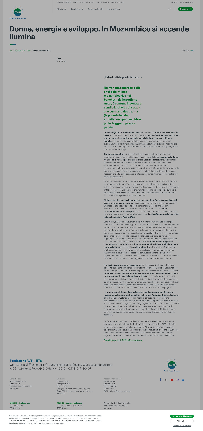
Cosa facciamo (76, 9)
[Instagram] (178, 380)
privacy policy (59, 423)
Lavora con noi (102, 2)
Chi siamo (61, 9)
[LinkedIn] (183, 380)
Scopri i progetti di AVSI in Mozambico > (123, 340)
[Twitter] (166, 380)
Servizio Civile (117, 2)
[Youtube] (172, 380)
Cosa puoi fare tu (95, 9)
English (174, 2)
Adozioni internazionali (83, 2)
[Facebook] (160, 379)
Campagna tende (64, 2)
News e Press (114, 9)
